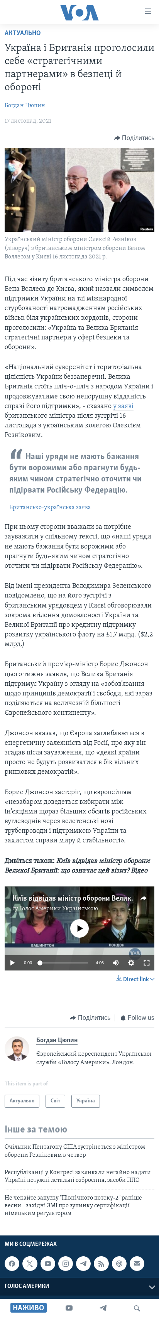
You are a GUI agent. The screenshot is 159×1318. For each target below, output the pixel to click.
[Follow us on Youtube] (48, 1263)
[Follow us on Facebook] (12, 1263)
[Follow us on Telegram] (83, 1263)
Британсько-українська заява (50, 508)
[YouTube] (69, 1308)
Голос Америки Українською (58, 909)
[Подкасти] (119, 1263)
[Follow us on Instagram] (65, 1263)
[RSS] (101, 1263)
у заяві (123, 406)
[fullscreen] (146, 962)
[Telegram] (103, 1308)
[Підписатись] (137, 1263)
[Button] (134, 138)
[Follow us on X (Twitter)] (29, 1263)
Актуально (23, 33)
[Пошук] (137, 1308)
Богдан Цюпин (25, 106)
